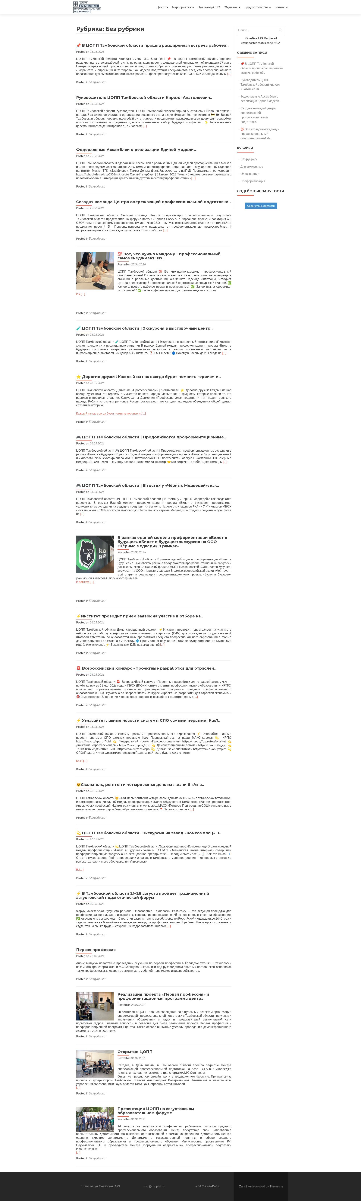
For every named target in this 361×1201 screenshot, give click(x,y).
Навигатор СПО (209, 7)
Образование (249, 173)
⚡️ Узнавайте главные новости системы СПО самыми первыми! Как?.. (148, 720)
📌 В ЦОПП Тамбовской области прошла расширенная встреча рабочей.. (152, 45)
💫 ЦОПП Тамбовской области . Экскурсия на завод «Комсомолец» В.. (148, 833)
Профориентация (252, 181)
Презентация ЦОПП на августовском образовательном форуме (156, 1111)
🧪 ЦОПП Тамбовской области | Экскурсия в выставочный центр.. (144, 328)
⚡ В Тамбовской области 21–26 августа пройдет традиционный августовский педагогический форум (142, 895)
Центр (161, 7)
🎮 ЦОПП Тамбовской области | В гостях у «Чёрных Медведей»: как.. (147, 485)
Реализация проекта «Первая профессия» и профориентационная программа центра (163, 996)
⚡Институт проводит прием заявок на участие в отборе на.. (139, 616)
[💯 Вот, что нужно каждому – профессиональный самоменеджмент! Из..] (95, 270)
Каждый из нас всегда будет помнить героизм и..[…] (111, 413)
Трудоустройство (256, 7)
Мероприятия (181, 7)
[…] (229, 73)
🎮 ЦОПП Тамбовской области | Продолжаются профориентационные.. (151, 437)
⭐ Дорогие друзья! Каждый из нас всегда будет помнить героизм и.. (148, 376)
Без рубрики (97, 82)
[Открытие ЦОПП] (95, 1063)
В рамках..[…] (85, 582)
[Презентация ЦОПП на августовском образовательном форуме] (95, 1119)
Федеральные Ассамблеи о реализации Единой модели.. (136, 149)
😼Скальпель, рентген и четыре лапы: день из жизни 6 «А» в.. (140, 784)
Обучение (230, 7)
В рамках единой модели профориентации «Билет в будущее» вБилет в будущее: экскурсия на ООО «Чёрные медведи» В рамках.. (172, 541)
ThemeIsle (276, 1186)
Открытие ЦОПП (135, 1051)
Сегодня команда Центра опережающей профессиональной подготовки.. (153, 202)
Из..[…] (80, 294)
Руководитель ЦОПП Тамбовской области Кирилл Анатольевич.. (144, 97)
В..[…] (79, 869)
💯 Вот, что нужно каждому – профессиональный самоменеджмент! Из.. (169, 256)
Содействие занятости (261, 205)
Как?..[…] (81, 761)
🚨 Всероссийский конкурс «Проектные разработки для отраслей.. (146, 668)
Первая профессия (96, 949)
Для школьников (251, 166)
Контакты (281, 7)
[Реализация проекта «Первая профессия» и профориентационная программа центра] (95, 1006)
